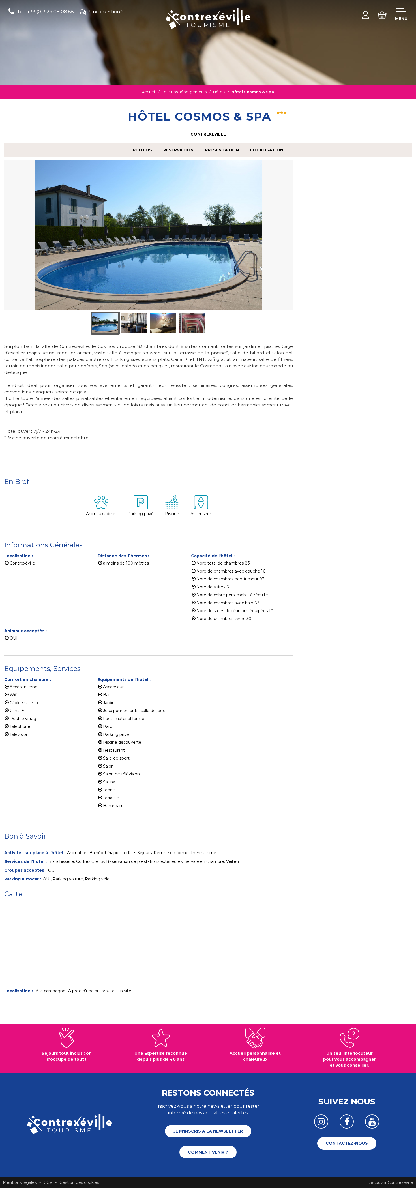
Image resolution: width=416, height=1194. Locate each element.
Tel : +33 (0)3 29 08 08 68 (45, 11)
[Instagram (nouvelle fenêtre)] (321, 1121)
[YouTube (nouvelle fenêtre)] (372, 1121)
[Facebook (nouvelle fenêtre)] (347, 1121)
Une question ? (106, 11)
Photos (142, 150)
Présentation (222, 150)
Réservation (178, 150)
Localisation (266, 150)
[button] (382, 15)
